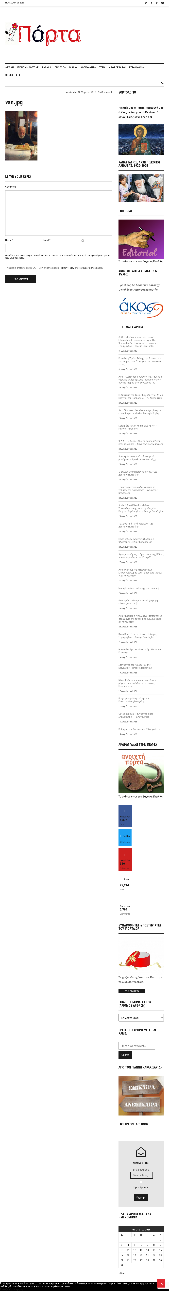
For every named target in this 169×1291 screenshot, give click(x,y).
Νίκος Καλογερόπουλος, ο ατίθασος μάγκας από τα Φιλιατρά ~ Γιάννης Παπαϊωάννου (137, 683)
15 (154, 1250)
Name (8, 240)
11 (128, 1250)
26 (134, 1260)
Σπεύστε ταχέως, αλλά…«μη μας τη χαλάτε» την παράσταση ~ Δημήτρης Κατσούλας (138, 490)
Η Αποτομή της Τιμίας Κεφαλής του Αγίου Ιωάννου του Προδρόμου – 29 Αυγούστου (140, 396)
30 (160, 1260)
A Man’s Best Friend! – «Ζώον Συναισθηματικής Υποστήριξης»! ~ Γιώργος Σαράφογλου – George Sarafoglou (141, 508)
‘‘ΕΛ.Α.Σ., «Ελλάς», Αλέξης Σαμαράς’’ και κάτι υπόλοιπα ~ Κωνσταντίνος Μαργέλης (140, 442)
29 (154, 1260)
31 (121, 1265)
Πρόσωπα (60, 67)
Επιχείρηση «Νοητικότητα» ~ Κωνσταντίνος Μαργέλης (134, 700)
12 (134, 1250)
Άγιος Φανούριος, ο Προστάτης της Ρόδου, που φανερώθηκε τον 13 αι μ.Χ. (141, 556)
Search (125, 1054)
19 (134, 1255)
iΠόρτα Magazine (27, 67)
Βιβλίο (73, 67)
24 (121, 1260)
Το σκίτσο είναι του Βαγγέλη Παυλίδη (140, 261)
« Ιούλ (121, 1273)
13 (141, 1250)
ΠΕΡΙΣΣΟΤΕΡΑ (131, 991)
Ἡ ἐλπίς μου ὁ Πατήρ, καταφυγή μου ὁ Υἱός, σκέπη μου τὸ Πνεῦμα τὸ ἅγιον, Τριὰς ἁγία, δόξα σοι (141, 112)
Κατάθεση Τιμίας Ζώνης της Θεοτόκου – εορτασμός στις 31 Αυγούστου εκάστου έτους (139, 361)
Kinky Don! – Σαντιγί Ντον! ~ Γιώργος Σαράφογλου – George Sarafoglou (137, 635)
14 (147, 1250)
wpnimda (71, 92)
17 (121, 1255)
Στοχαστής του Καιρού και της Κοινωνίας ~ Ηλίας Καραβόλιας (135, 666)
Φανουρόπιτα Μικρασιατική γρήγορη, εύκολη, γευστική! (138, 602)
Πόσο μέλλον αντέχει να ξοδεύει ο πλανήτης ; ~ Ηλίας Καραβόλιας (136, 540)
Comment (10, 186)
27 (141, 1260)
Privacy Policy (67, 268)
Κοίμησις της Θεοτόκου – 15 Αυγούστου (139, 729)
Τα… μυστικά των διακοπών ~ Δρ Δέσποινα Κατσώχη (135, 525)
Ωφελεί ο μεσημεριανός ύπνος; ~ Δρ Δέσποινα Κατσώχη (137, 473)
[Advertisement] (124, 33)
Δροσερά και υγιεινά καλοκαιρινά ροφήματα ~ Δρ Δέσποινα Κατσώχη (137, 458)
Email (46, 240)
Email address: (141, 1169)
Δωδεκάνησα (88, 67)
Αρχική (9, 67)
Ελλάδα (46, 67)
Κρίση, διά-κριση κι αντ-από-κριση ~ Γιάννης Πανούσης (137, 427)
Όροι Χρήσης (12, 75)
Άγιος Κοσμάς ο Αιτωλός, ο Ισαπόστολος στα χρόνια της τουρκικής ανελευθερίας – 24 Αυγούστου (140, 619)
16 (160, 1250)
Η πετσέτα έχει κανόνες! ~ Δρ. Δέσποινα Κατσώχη (139, 651)
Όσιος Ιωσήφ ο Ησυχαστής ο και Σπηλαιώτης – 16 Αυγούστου (135, 715)
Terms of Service (88, 268)
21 (147, 1255)
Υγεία (102, 67)
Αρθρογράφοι (117, 67)
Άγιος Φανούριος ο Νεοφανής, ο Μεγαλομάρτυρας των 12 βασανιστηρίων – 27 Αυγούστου (140, 572)
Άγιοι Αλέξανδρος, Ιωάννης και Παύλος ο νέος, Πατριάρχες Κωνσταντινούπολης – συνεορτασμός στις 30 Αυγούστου (140, 379)
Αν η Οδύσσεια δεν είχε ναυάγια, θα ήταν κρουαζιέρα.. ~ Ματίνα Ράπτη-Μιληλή (139, 412)
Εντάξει (4, 1289)
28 (147, 1260)
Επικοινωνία (136, 67)
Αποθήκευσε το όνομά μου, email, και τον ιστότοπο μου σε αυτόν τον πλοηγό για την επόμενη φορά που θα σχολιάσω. (57, 256)
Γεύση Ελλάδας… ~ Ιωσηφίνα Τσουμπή (138, 588)
